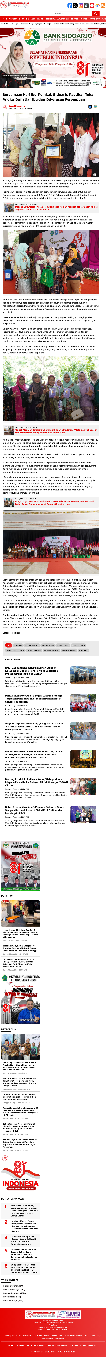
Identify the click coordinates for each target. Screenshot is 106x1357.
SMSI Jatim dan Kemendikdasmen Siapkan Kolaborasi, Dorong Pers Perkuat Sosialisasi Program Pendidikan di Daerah (32, 670)
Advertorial (63, 19)
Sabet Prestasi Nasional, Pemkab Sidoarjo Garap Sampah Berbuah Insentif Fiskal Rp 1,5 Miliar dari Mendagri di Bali (34, 810)
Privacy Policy (89, 1346)
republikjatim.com (17, 106)
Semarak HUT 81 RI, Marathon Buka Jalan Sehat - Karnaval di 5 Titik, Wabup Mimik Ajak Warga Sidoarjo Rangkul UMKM (19, 1082)
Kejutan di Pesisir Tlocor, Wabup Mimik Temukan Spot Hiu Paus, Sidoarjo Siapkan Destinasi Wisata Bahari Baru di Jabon (24, 1226)
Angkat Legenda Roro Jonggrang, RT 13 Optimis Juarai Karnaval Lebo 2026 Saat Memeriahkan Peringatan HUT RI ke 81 (34, 726)
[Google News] (98, 7)
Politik (25, 19)
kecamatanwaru (69, 650)
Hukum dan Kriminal (41, 1336)
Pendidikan (59, 1339)
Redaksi (11, 1346)
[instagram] (81, 7)
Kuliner (83, 19)
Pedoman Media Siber (58, 1346)
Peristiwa (50, 19)
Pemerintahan (47, 1339)
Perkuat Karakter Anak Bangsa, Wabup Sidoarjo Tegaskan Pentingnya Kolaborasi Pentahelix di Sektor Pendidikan (34, 698)
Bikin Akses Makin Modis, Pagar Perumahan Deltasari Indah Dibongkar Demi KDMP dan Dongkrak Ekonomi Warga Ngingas (24, 1211)
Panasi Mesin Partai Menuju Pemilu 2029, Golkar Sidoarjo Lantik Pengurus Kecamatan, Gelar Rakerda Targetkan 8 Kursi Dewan (34, 754)
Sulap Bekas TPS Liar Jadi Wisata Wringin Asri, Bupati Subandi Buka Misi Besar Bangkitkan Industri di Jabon (24, 1269)
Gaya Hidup (94, 19)
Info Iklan (24, 1346)
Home (4, 19)
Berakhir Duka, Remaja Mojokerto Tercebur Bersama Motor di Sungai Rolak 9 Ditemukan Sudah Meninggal (20, 948)
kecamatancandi (34, 650)
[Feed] (103, 7)
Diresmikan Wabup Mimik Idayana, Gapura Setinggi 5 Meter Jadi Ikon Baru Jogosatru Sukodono (19, 1096)
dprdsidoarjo (48, 645)
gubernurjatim (63, 645)
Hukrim (40, 19)
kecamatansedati (51, 650)
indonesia (18, 645)
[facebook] (70, 7)
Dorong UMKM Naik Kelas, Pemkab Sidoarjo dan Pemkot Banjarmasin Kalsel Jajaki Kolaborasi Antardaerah (56, 208)
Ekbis (33, 19)
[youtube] (92, 7)
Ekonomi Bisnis (57, 1336)
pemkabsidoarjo (32, 645)
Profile (74, 19)
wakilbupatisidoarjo (15, 650)
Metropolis (14, 19)
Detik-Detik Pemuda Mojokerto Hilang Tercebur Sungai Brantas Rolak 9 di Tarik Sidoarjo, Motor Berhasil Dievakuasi (18, 963)
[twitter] (76, 7)
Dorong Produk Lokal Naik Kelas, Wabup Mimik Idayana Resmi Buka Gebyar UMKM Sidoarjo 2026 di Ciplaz (36, 782)
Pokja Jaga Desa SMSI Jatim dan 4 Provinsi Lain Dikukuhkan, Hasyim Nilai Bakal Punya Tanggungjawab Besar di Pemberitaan (54, 503)
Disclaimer (38, 1346)
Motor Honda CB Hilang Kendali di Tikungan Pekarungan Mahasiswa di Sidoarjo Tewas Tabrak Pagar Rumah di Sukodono (20, 933)
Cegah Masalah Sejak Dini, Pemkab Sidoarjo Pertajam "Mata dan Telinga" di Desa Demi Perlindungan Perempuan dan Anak (56, 431)
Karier (75, 1346)
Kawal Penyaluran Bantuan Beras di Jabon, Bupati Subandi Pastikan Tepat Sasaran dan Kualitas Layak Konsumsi (20, 1143)
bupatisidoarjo (78, 645)
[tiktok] (87, 7)
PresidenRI (83, 650)
